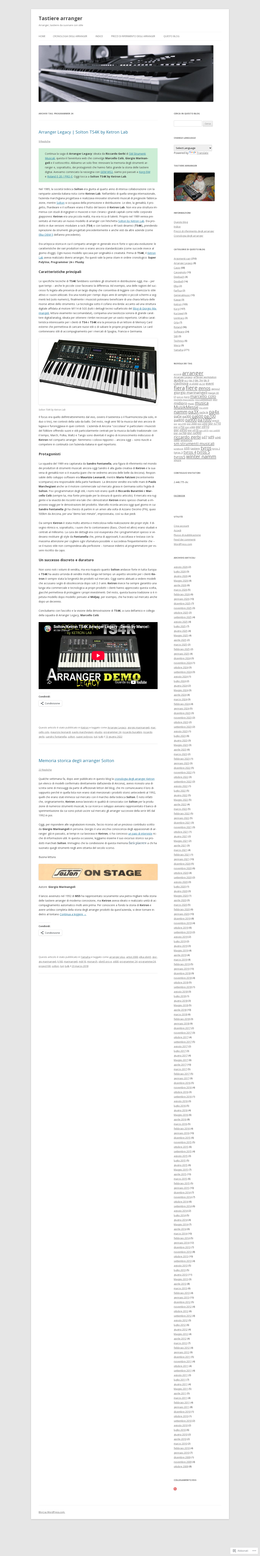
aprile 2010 (180, 1439)
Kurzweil (179, 313)
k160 (60, 961)
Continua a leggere (73, 914)
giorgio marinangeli (139, 727)
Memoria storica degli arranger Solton (76, 760)
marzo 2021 (180, 850)
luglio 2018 (180, 996)
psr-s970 (193, 430)
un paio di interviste (140, 833)
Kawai (177, 299)
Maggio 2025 (181, 635)
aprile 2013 (180, 1283)
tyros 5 (203, 452)
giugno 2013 (180, 1274)
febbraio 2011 (182, 1402)
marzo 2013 (180, 1288)
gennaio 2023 (181, 763)
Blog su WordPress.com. (52, 1512)
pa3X (193, 411)
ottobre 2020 (181, 873)
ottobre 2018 (181, 982)
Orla (176, 322)
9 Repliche (44, 141)
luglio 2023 (180, 736)
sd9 (211, 437)
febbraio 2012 (182, 1347)
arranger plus (117, 957)
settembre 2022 (183, 781)
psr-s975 (204, 430)
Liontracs (179, 318)
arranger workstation (204, 377)
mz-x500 (203, 407)
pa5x (178, 416)
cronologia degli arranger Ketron (135, 779)
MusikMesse (186, 407)
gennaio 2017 (181, 1078)
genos (204, 388)
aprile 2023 (180, 749)
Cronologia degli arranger (70, 36)
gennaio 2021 (181, 859)
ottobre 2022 (181, 777)
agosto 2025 (181, 621)
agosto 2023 (181, 731)
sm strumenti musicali (194, 443)
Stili (176, 336)
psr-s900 (190, 427)
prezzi (215, 420)
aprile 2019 (180, 955)
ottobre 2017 (181, 1037)
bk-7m (199, 380)
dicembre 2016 (182, 1083)
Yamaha (85, 957)
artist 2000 (132, 957)
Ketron (85, 727)
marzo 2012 (180, 1343)
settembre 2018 (183, 987)
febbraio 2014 (182, 1238)
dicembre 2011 (182, 1357)
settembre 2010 (183, 1420)
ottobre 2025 (181, 612)
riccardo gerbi (187, 437)
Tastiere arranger (60, 18)
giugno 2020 (180, 891)
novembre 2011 (183, 1361)
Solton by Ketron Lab (131, 221)
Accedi (177, 530)
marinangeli (71, 961)
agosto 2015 (181, 1156)
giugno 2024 (180, 685)
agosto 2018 (181, 991)
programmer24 (147, 961)
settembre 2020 (183, 877)
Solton (61, 203)
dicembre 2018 (182, 973)
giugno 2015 (180, 1165)
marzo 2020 (180, 905)
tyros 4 (189, 452)
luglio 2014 (180, 1215)
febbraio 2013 (182, 1293)
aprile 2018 (180, 1010)
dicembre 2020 (182, 863)
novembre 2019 (183, 923)
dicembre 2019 (182, 918)
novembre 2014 (183, 1197)
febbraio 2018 (182, 1019)
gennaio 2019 (181, 968)
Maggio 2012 (181, 1334)
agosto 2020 (181, 882)
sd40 (218, 437)
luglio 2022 (180, 790)
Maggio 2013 (181, 1279)
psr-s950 (180, 430)
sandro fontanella (56, 736)
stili (187, 448)
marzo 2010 (180, 1443)
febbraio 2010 (182, 1448)
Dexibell (178, 281)
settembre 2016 (183, 1096)
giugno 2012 (180, 1329)
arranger (192, 372)
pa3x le (203, 412)
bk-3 (186, 380)
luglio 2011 (180, 1379)
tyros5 (179, 456)
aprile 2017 (180, 1064)
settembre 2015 (183, 1151)
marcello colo (203, 396)
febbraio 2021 (182, 854)
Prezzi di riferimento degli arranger (133, 36)
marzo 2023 (180, 754)
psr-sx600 (214, 430)
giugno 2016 (180, 1110)
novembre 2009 (183, 1462)
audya (178, 380)
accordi (177, 374)
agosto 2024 (181, 676)
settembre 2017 (183, 1041)
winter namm (201, 456)
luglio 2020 (180, 886)
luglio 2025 (180, 626)
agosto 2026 (181, 567)
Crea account (181, 526)
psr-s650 (202, 423)
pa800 (179, 420)
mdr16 (82, 961)
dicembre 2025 (182, 603)
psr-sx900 (194, 433)
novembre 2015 (183, 1142)
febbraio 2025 (182, 649)
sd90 (177, 440)
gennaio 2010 (181, 1452)
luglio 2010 (180, 1430)
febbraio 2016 (182, 1128)
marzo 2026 (180, 589)
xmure (177, 460)
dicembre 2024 (182, 658)
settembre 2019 (183, 932)
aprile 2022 (180, 804)
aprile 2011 (180, 1393)
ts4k (100, 736)
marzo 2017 (180, 1069)
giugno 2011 (180, 1384)
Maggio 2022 (181, 799)
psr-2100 (182, 424)
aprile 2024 (180, 694)
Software (179, 331)
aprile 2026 (180, 585)
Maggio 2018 (181, 1005)
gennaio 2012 (181, 1352)
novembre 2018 (183, 978)
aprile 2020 (180, 900)
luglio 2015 (180, 1160)
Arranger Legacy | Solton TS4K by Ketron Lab (83, 132)
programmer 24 (112, 732)
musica (202, 403)
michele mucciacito (184, 399)
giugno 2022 (180, 795)
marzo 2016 (180, 1124)
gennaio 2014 (181, 1242)
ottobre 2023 (181, 722)
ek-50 (202, 383)
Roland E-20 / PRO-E (60, 176)
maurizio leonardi (60, 732)
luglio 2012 (180, 1325)
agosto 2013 (181, 1265)
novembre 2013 (183, 1252)
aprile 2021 (180, 845)
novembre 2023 (183, 717)
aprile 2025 (180, 640)
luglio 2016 (180, 1105)
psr (175, 423)
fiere (192, 388)
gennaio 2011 (181, 1407)
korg (186, 397)
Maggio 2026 (181, 580)
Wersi (177, 345)
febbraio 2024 (182, 704)
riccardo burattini (132, 732)
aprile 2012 (180, 1338)
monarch (92, 961)
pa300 (186, 416)
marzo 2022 (180, 809)
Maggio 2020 (181, 895)
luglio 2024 (180, 681)
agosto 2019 (181, 936)
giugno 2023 (180, 740)
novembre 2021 (183, 827)
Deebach (179, 277)
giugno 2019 (180, 946)
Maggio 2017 (181, 1060)
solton (71, 736)
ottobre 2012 (181, 1311)
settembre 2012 (183, 1315)
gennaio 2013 (181, 1297)
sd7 (204, 437)
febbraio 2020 (182, 909)
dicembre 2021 (182, 822)
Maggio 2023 (181, 745)
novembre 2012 (183, 1306)
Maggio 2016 (181, 1115)
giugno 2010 (180, 1434)
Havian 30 (213, 393)
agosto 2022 (181, 786)
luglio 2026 (180, 571)
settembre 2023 (183, 726)
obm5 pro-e (105, 961)
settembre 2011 (183, 1370)
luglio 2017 (180, 1051)
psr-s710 (214, 423)
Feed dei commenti (184, 539)
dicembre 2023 (182, 713)
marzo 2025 (180, 644)
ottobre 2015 (181, 1146)
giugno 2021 (180, 836)
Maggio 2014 (181, 1224)
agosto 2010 (181, 1425)
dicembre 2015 (182, 1137)
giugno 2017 (180, 1055)
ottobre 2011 (181, 1366)
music (191, 403)
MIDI (215, 399)
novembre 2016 (183, 1087)
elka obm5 (145, 957)
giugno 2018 (180, 1000)
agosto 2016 (181, 1101)
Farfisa (178, 290)
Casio (177, 267)
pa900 (191, 420)
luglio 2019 (180, 941)
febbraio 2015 (182, 1183)
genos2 (215, 389)
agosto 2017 (181, 1046)
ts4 (95, 736)
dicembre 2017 (182, 1028)
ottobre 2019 (181, 927)
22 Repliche (45, 769)
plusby (98, 732)
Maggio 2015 (181, 1169)
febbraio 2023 (182, 758)
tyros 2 (216, 448)
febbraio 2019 (182, 964)
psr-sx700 (180, 433)
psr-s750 (179, 427)
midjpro (180, 403)
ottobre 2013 (181, 1256)
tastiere (195, 448)
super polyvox (84, 736)
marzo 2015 (180, 1178)
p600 (116, 961)
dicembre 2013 (182, 1247)
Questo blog (171, 36)
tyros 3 (178, 452)
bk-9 (206, 380)
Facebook (179, 495)
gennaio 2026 (181, 599)
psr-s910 (202, 427)
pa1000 (204, 420)
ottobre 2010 (181, 1416)
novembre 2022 (183, 772)
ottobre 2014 (181, 1201)
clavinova (181, 383)
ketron (180, 397)
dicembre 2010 (182, 1411)
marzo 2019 (180, 959)
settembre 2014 (183, 1206)
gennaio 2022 (181, 818)
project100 (45, 966)
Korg (176, 308)
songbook (178, 448)
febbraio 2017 (182, 1073)
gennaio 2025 (181, 653)
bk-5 (191, 380)
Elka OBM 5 (46, 234)
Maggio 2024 (181, 690)
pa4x (214, 411)
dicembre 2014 (182, 1192)
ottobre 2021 (181, 831)
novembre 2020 (183, 868)
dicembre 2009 (182, 1457)
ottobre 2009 (181, 1466)
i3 (175, 397)
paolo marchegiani (82, 732)
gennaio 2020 (181, 914)
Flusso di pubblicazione (187, 535)
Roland (178, 327)
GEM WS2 (106, 172)
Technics (179, 340)
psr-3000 (192, 423)
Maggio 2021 (181, 841)
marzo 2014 (180, 1233)
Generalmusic (182, 295)
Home (42, 36)
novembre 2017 (183, 1032)
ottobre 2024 (181, 667)
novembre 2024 (183, 663)
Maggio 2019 (181, 950)
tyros (206, 448)
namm (180, 411)
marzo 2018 (180, 1014)
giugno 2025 (180, 631)
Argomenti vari (182, 258)
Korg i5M (144, 172)
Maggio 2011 (181, 1388)
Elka (176, 286)
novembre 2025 (183, 608)
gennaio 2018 (181, 1023)
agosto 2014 (181, 1210)
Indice (99, 36)
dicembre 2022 (182, 768)
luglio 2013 (180, 1270)
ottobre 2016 (181, 1092)
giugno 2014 (180, 1220)
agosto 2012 (181, 1320)
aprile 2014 (180, 1229)
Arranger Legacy (117, 727)
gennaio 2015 (181, 1188)
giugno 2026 (180, 576)
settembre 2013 (183, 1261)
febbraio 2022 (182, 813)
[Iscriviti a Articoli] (175, 1489)
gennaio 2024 (181, 708)
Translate (202, 153)
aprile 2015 (180, 1174)
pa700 (210, 416)
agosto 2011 (181, 1375)
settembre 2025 (183, 617)
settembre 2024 (183, 672)
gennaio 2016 (181, 1133)
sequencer (186, 440)
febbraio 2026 (182, 594)
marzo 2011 (180, 1398)
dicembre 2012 (182, 1302)
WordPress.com (183, 544)
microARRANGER (203, 399)
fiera (179, 387)
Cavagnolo (180, 272)
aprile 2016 (180, 1119)
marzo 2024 (180, 699)
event (210, 383)
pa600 (197, 416)
